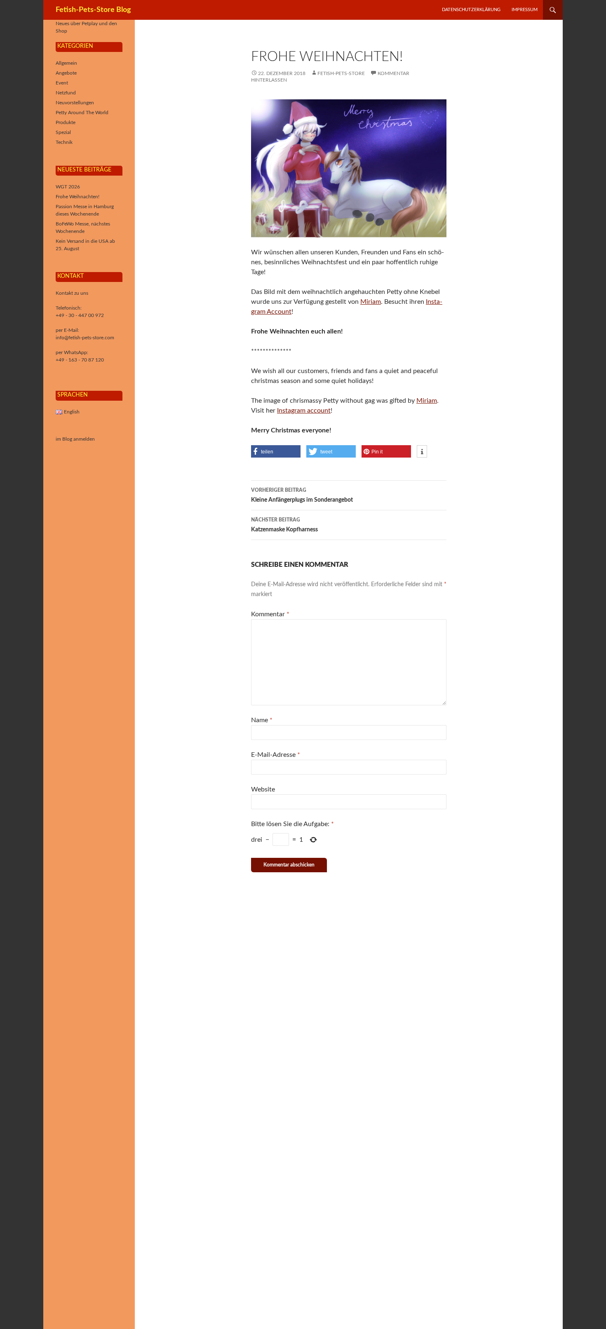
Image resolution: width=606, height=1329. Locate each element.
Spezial (63, 132)
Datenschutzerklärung (471, 9)
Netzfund (66, 92)
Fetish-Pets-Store (341, 73)
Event (62, 82)
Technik (64, 142)
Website (263, 789)
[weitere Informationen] (422, 452)
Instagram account (304, 410)
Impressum (525, 9)
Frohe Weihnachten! (77, 196)
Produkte (65, 122)
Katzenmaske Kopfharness (284, 525)
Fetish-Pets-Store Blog (93, 10)
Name (261, 720)
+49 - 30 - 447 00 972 (80, 315)
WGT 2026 (68, 186)
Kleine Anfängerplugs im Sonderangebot (302, 495)
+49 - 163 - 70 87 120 (80, 359)
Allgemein (66, 63)
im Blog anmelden (75, 439)
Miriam (370, 301)
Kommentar (270, 614)
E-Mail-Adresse (275, 754)
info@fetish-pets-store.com (85, 337)
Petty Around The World (82, 112)
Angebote (66, 72)
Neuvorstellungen (75, 102)
